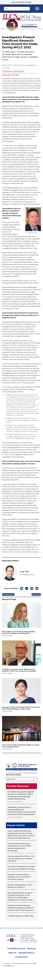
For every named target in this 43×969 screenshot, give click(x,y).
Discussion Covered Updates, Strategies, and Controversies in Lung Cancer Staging (19, 877)
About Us (12, 953)
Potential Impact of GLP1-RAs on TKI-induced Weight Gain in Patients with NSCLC (21, 858)
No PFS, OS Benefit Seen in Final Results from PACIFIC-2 (20, 886)
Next (34, 594)
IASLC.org (31, 949)
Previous (6, 594)
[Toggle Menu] (37, 9)
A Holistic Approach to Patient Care (21, 916)
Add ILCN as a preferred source (14, 71)
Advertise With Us (27, 953)
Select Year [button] (11, 779)
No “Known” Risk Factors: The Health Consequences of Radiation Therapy (21, 868)
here (14, 93)
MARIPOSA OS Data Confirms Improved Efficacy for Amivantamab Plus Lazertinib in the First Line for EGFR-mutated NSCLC (21, 810)
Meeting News (6, 75)
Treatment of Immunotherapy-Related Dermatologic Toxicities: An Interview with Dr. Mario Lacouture (21, 908)
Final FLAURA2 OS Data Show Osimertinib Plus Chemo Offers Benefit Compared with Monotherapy (19, 847)
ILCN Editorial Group (16, 949)
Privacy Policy (21, 957)
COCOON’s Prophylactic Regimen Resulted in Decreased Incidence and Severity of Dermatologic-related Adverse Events (21, 795)
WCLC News (15, 75)
